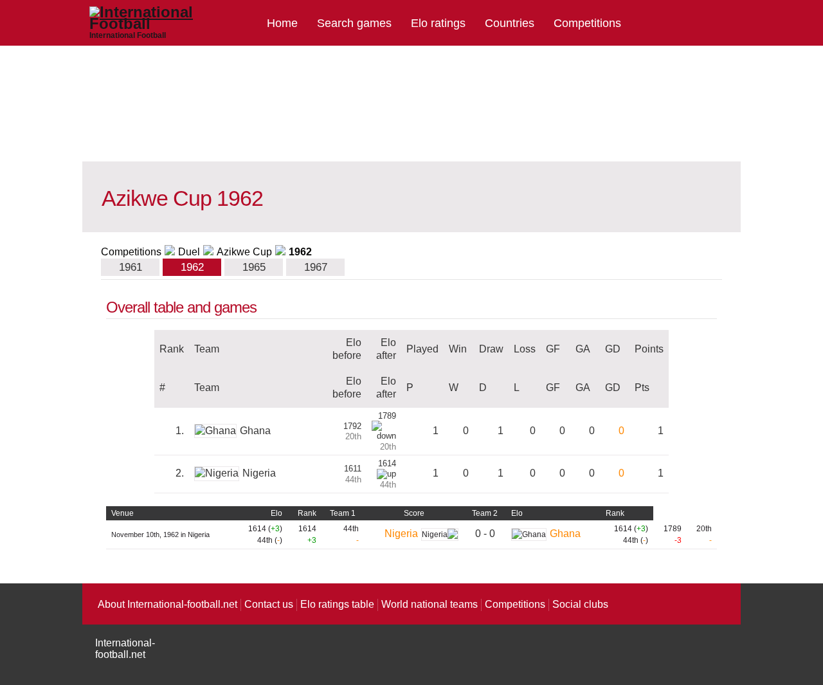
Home (282, 23)
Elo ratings (438, 23)
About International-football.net (167, 604)
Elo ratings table (337, 604)
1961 (130, 267)
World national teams (429, 604)
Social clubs (580, 604)
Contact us (268, 604)
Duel (189, 251)
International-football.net (125, 648)
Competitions (587, 23)
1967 (315, 267)
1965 (254, 267)
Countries (509, 23)
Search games (354, 23)
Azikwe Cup (244, 251)
